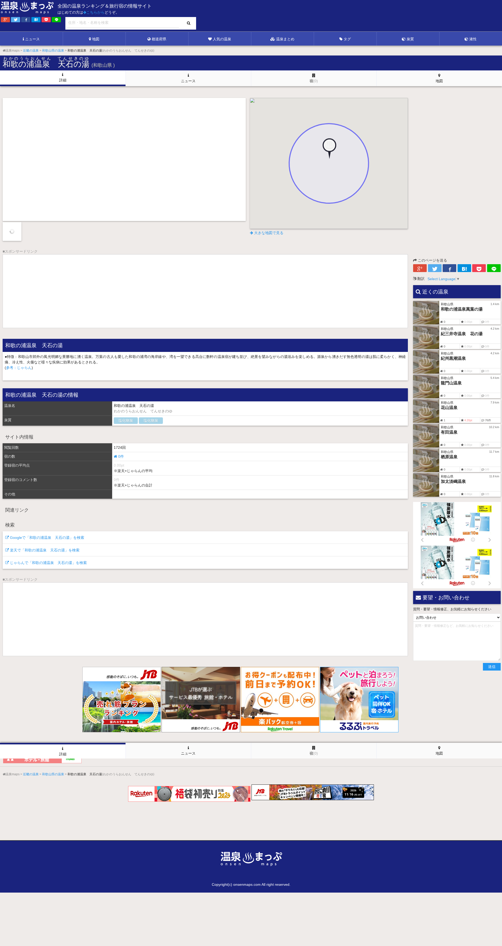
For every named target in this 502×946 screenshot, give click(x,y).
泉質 (410, 39)
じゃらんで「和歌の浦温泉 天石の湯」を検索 (48, 563)
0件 (120, 456)
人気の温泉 (222, 39)
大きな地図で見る (268, 233)
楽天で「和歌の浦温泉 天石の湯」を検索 (44, 550)
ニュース (32, 39)
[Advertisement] (394, 16)
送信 (491, 667)
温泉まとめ (285, 39)
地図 (95, 39)
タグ (347, 39)
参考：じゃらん (19, 368)
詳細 (62, 80)
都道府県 (159, 39)
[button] (328, 152)
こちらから (95, 12)
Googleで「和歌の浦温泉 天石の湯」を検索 (46, 537)
